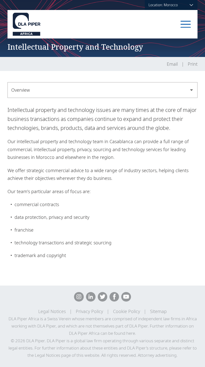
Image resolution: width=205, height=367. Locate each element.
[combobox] (103, 90)
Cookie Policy (126, 311)
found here (124, 333)
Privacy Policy (89, 311)
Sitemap (158, 311)
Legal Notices (52, 311)
